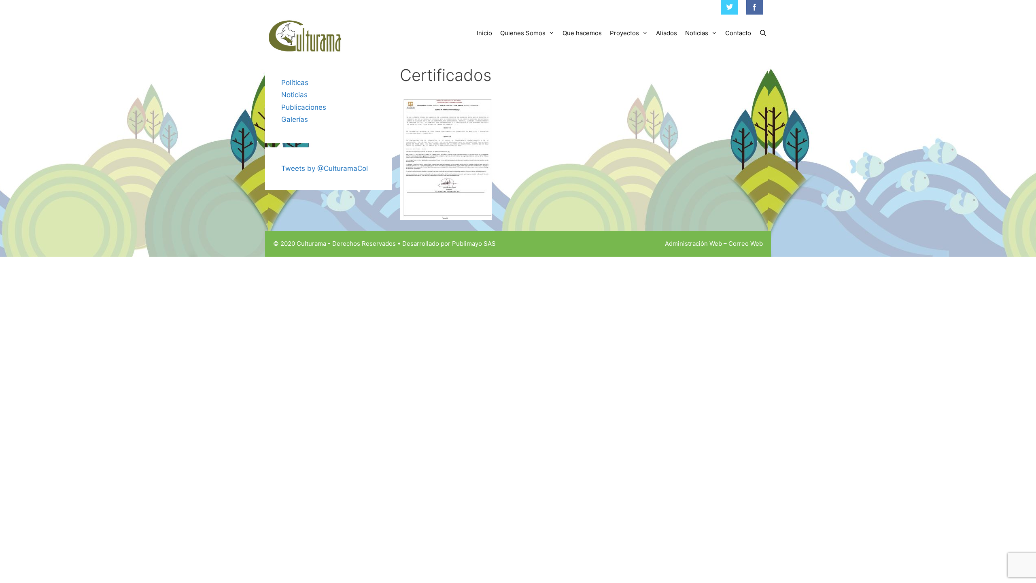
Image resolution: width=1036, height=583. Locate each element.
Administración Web (693, 243)
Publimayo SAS (474, 243)
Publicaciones (303, 107)
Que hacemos (582, 33)
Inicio (484, 33)
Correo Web (745, 243)
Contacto (738, 33)
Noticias (696, 33)
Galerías (294, 119)
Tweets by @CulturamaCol (324, 168)
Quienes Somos (523, 33)
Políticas (294, 83)
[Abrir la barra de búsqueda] (763, 33)
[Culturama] (305, 36)
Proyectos (624, 33)
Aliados (666, 33)
